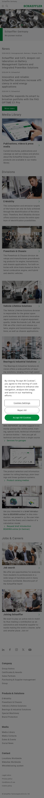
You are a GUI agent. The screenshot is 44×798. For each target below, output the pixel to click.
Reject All (22, 410)
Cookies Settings (22, 403)
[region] (22, 399)
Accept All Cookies (22, 417)
